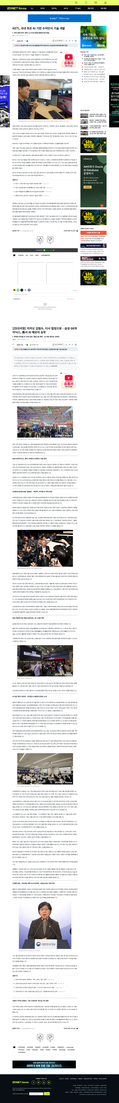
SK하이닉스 (61, 1047)
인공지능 (54, 8)
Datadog (62, 1050)
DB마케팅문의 (73, 1078)
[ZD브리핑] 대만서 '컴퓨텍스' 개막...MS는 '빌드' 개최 (31, 979)
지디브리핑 (22, 1047)
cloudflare (22, 1052)
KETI (37, 255)
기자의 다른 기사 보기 (70, 231)
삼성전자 (38, 1047)
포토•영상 (104, 8)
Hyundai (35, 1050)
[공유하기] (66, 41)
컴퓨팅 (14, 339)
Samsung (70, 1047)
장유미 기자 (20, 345)
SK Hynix (21, 1050)
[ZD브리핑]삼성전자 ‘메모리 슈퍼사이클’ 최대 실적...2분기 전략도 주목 (36, 983)
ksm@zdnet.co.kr (27, 231)
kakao (48, 1050)
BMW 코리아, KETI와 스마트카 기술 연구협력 (28, 195)
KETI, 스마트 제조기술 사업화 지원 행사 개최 (28, 184)
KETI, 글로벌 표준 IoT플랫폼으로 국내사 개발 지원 (30, 187)
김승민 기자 (20, 41)
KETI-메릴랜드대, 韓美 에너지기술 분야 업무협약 (29, 191)
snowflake (71, 1050)
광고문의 (67, 1078)
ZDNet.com (21, 1090)
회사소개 (61, 1078)
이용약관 (95, 1078)
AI (27, 255)
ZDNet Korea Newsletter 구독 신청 (20, 1093)
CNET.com (15, 1090)
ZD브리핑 (30, 1047)
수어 (32, 255)
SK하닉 (53, 1047)
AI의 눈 (66, 8)
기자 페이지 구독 (34, 344)
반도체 (42, 8)
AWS (42, 1050)
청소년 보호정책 (103, 1078)
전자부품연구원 (46, 255)
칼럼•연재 (91, 8)
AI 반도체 (45, 1047)
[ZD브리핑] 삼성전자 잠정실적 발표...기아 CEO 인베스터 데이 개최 (34, 987)
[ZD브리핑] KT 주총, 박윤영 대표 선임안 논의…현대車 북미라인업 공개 (36, 991)
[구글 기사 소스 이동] (58, 40)
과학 (13, 35)
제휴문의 (80, 1078)
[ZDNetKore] (19, 4)
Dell (28, 1050)
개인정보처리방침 (88, 1078)
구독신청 (47, 1093)
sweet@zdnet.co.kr (28, 1028)
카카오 (55, 1050)
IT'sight (78, 8)
